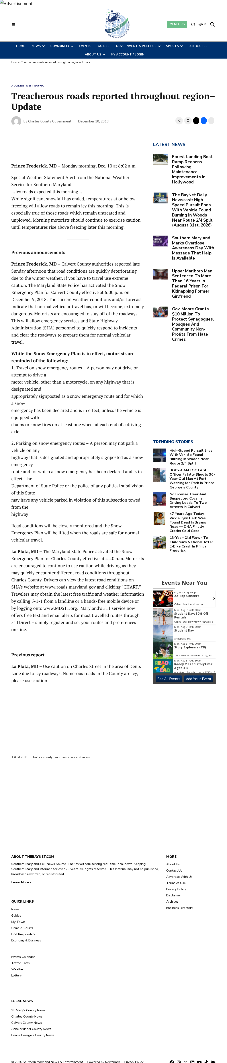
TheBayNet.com (79, 864)
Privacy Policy (176, 889)
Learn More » (21, 882)
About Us (93, 55)
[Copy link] (179, 120)
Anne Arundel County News (31, 1029)
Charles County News (27, 1016)
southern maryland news (72, 757)
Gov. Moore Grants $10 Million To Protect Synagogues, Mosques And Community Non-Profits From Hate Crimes (193, 324)
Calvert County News (26, 1022)
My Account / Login (127, 55)
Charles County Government (49, 121)
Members (177, 24)
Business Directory (179, 908)
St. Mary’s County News (28, 1010)
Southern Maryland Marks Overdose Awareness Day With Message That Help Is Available (193, 248)
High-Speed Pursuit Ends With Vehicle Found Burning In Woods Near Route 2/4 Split (191, 457)
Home (20, 46)
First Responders (23, 934)
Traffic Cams (20, 963)
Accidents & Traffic (27, 85)
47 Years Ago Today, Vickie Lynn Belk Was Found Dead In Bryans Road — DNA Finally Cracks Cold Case (188, 522)
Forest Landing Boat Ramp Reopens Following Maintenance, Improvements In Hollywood (192, 169)
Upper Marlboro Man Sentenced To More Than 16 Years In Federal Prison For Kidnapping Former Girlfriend (192, 283)
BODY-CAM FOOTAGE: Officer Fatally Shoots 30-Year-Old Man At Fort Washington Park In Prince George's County (192, 479)
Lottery (16, 975)
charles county (42, 757)
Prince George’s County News (32, 1035)
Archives (172, 901)
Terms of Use (176, 883)
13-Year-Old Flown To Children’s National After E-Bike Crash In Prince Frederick (191, 544)
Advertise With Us (179, 876)
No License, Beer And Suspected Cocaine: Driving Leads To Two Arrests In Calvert (188, 500)
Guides (104, 46)
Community (59, 46)
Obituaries (197, 46)
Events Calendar (23, 957)
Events (85, 46)
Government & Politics (136, 46)
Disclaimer (173, 895)
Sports (172, 46)
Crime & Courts (22, 928)
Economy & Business (26, 940)
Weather (17, 969)
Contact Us (174, 870)
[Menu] (13, 24)
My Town (18, 921)
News (36, 46)
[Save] (188, 120)
